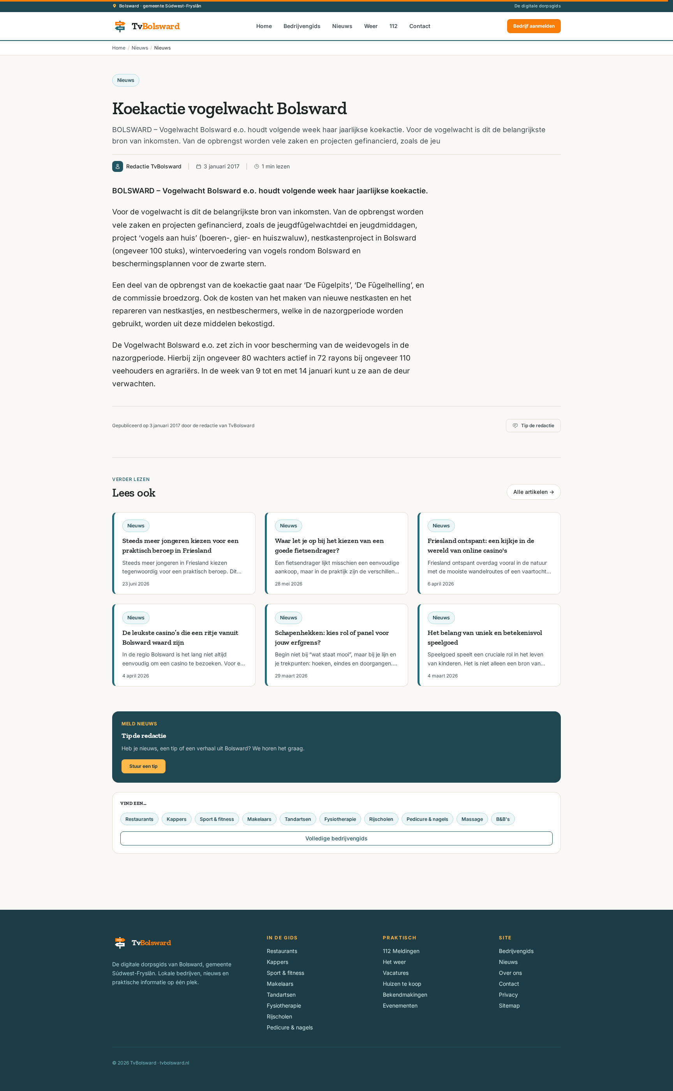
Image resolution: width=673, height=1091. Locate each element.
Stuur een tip (143, 766)
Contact (419, 26)
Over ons (510, 972)
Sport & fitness (217, 819)
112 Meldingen (401, 951)
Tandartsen (298, 819)
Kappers (177, 819)
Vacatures (396, 972)
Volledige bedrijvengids (336, 838)
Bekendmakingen (405, 994)
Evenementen (400, 1005)
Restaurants (139, 819)
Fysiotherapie (340, 819)
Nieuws (342, 26)
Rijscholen (381, 819)
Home (264, 26)
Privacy (508, 994)
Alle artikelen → (533, 491)
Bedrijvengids (302, 26)
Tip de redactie (537, 425)
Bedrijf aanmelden (534, 26)
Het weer (394, 961)
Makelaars (259, 819)
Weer (371, 26)
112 (393, 26)
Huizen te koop (402, 983)
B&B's (503, 819)
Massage (472, 819)
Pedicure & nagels (427, 819)
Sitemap (509, 1005)
